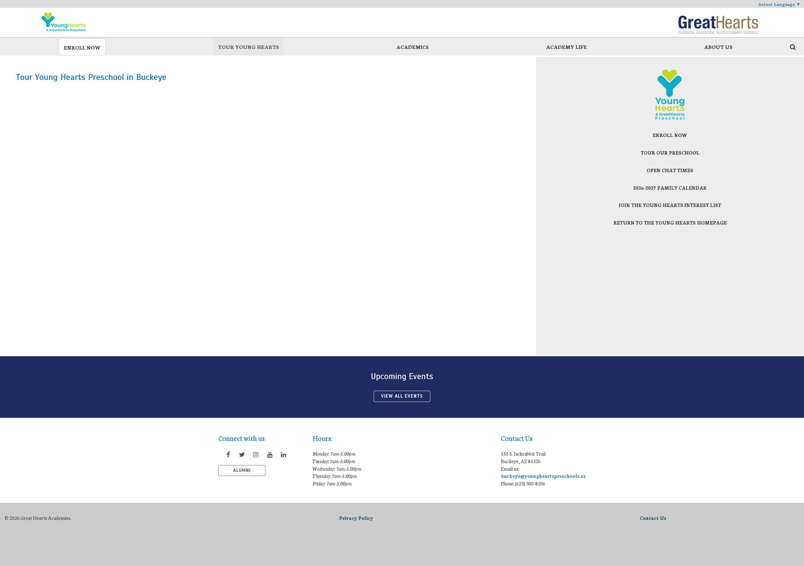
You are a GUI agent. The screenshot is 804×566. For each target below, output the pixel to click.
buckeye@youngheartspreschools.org (545, 476)
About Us (718, 46)
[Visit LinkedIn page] (283, 454)
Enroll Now (82, 47)
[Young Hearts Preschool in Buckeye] (85, 22)
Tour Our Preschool (670, 152)
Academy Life (566, 46)
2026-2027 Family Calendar (670, 187)
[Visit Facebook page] (228, 454)
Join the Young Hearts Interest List (670, 205)
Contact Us (653, 518)
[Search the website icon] (793, 46)
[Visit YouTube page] (269, 454)
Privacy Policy (356, 518)
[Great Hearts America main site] (718, 22)
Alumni (242, 470)
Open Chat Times (670, 170)
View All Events (402, 396)
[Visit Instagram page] (256, 454)
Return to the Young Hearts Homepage (670, 222)
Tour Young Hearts (248, 46)
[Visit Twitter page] (242, 454)
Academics (412, 46)
